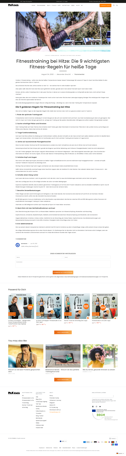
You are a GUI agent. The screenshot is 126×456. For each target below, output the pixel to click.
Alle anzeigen (63, 332)
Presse (73, 447)
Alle (37, 397)
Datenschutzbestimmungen (90, 277)
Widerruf (56, 447)
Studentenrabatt (67, 447)
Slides (37, 423)
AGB (60, 447)
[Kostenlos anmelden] (113, 396)
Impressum (42, 447)
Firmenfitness (105, 5)
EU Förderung (54, 407)
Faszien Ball (39, 427)
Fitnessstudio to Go (28, 398)
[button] (113, 5)
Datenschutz (49, 447)
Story (51, 395)
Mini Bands (39, 418)
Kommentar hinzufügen (63, 272)
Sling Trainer (40, 416)
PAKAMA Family (54, 398)
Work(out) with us (55, 410)
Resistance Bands (41, 406)
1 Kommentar (79, 74)
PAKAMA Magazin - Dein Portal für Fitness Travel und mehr (65, 55)
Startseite (47, 55)
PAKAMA (14, 438)
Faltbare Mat (40, 425)
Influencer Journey (55, 400)
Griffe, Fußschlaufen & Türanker (40, 411)
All (23, 395)
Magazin (52, 403)
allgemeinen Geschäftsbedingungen (67, 277)
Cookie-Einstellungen (82, 447)
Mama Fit (52, 405)
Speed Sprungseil (41, 420)
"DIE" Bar (38, 404)
